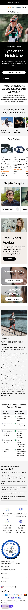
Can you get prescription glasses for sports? (13, 472)
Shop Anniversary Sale (14, 70)
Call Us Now (9, 258)
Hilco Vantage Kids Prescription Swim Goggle (6, 162)
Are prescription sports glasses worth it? (12, 493)
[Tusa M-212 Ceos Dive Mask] (19, 149)
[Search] (23, 7)
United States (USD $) (9, 587)
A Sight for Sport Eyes (12, 601)
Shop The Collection (14, 280)
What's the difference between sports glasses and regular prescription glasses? (13, 477)
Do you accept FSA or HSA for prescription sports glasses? (13, 497)
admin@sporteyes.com (8, 569)
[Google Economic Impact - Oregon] (11, 550)
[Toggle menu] (1, 7)
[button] (5, 171)
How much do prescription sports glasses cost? (13, 482)
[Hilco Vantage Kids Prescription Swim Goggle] (7, 149)
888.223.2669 (5, 566)
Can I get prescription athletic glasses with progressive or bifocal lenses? (13, 488)
